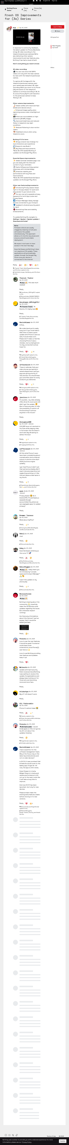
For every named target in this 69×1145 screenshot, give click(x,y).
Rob (23, 283)
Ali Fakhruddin (27, 727)
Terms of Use (51, 1136)
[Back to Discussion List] (2, 2)
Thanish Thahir (27, 307)
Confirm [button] (62, 1141)
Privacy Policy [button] (26, 1142)
